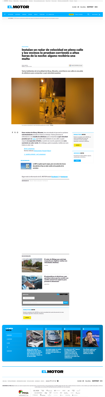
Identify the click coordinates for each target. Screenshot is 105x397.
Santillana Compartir (57, 391)
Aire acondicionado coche (39, 1)
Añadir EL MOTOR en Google (76, 65)
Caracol (77, 391)
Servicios (71, 14)
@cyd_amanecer (29, 148)
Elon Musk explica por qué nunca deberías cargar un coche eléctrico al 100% (89, 351)
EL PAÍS (8, 343)
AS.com (68, 391)
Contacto (42, 381)
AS (7, 347)
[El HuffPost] (90, 7)
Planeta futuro (71, 393)
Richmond (35, 395)
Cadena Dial (61, 393)
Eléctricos (17, 14)
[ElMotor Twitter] (52, 381)
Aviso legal (5, 381)
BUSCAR (77, 160)
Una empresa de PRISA (23, 392)
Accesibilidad (37, 381)
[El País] (74, 7)
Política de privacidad (12, 381)
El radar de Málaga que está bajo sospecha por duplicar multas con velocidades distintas (55, 260)
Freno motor (54, 1)
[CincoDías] (83, 7)
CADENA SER (9, 350)
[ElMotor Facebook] (50, 381)
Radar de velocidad (38, 180)
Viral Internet (45, 180)
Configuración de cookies (21, 381)
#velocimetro (38, 151)
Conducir (24, 14)
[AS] (78, 7)
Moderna (42, 395)
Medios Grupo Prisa (23, 395)
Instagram (64, 176)
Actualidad (10, 14)
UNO (46, 393)
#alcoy (49, 151)
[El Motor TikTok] (55, 381)
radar (34, 139)
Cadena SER (63, 391)
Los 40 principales (43, 391)
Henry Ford (48, 1)
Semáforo (31, 1)
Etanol (75, 1)
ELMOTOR (9, 335)
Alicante (31, 180)
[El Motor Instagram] (53, 381)
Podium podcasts (49, 395)
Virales (35, 14)
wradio (50, 393)
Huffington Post (38, 393)
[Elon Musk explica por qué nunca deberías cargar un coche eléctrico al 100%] (90, 346)
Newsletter (51, 14)
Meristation (74, 395)
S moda (61, 395)
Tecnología (42, 14)
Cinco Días (55, 393)
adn (72, 391)
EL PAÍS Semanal (66, 393)
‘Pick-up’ (10, 1)
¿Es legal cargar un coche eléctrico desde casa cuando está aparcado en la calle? (53, 351)
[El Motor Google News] (57, 381)
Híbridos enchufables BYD (63, 1)
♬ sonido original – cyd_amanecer (35, 154)
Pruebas (30, 14)
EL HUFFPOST (9, 339)
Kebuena (77, 393)
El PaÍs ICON (55, 395)
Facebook (54, 176)
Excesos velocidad (24, 1)
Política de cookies (30, 381)
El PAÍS (36, 391)
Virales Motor (25, 46)
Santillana (49, 391)
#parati (44, 151)
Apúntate (27, 317)
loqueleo (68, 395)
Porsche (71, 1)
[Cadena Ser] (96, 7)
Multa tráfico (16, 1)
